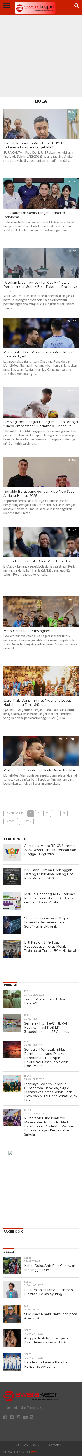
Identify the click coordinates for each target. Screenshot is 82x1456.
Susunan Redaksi (27, 1444)
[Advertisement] (41, 54)
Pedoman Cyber (56, 1444)
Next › (10, 821)
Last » (26, 821)
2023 (33, 1452)
